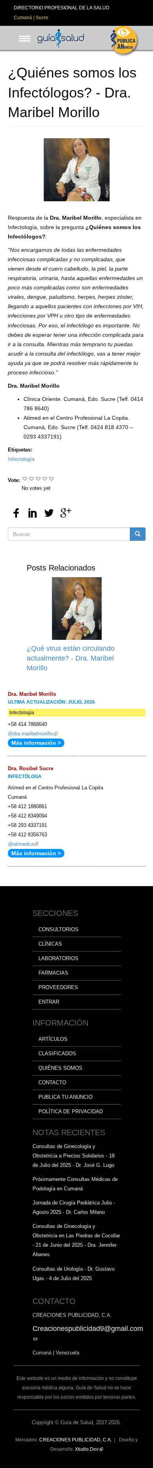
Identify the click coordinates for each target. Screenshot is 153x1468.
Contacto (52, 1082)
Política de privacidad (70, 1111)
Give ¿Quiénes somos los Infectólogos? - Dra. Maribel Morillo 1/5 (25, 479)
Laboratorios (58, 958)
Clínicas (50, 944)
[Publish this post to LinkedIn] (32, 513)
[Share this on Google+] (65, 513)
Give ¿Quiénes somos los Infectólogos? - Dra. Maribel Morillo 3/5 (38, 479)
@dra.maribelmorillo (33, 734)
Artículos (52, 1039)
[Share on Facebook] (16, 513)
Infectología (21, 459)
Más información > (36, 743)
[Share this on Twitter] (49, 513)
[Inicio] (60, 38)
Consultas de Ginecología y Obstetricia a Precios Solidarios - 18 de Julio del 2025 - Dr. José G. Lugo (74, 1155)
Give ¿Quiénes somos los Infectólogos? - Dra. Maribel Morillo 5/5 (51, 479)
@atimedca (23, 844)
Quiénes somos (60, 1068)
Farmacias (53, 973)
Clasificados (57, 1053)
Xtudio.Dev (89, 1449)
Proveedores (58, 987)
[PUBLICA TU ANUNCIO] (125, 41)
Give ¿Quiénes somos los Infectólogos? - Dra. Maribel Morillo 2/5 (31, 479)
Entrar (48, 1002)
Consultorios (58, 929)
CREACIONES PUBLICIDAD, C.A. (75, 1440)
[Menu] (22, 32)
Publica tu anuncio (65, 1097)
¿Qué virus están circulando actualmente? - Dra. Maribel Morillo (71, 658)
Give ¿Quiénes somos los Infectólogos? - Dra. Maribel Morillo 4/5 (45, 479)
